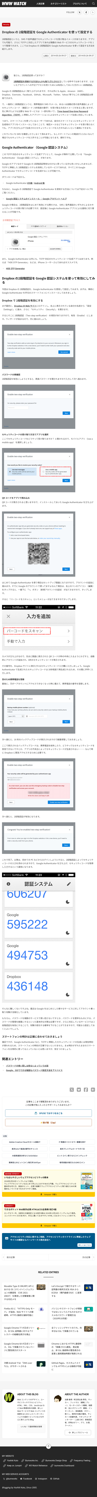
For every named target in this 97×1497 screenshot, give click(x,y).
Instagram (42, 1479)
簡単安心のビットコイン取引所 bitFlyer (25, 1162)
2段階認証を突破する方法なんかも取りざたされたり (37, 81)
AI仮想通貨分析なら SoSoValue (25, 1155)
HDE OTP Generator (15, 268)
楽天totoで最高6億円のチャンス (25, 1149)
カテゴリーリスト (59, 3)
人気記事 (40, 3)
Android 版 (39, 182)
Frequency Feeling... (83, 1460)
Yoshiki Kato (12, 1460)
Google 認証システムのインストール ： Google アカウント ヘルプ (36, 198)
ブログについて (80, 3)
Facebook (27, 1479)
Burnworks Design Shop (56, 1460)
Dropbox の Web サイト (25, 305)
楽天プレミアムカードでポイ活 (72, 1149)
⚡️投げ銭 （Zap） (48, 1122)
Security (6, 25)
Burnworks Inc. (31, 1460)
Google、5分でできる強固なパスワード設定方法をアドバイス (34, 1070)
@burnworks (11, 1479)
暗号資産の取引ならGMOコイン (72, 1162)
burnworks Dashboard (64, 1465)
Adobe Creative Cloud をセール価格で (24, 1142)
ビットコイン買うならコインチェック (72, 1155)
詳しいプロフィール (80, 1432)
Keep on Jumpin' (14, 1465)
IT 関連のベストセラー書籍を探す (72, 1142)
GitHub (56, 1479)
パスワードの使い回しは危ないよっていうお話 (27, 1065)
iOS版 (29, 182)
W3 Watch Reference (38, 1465)
